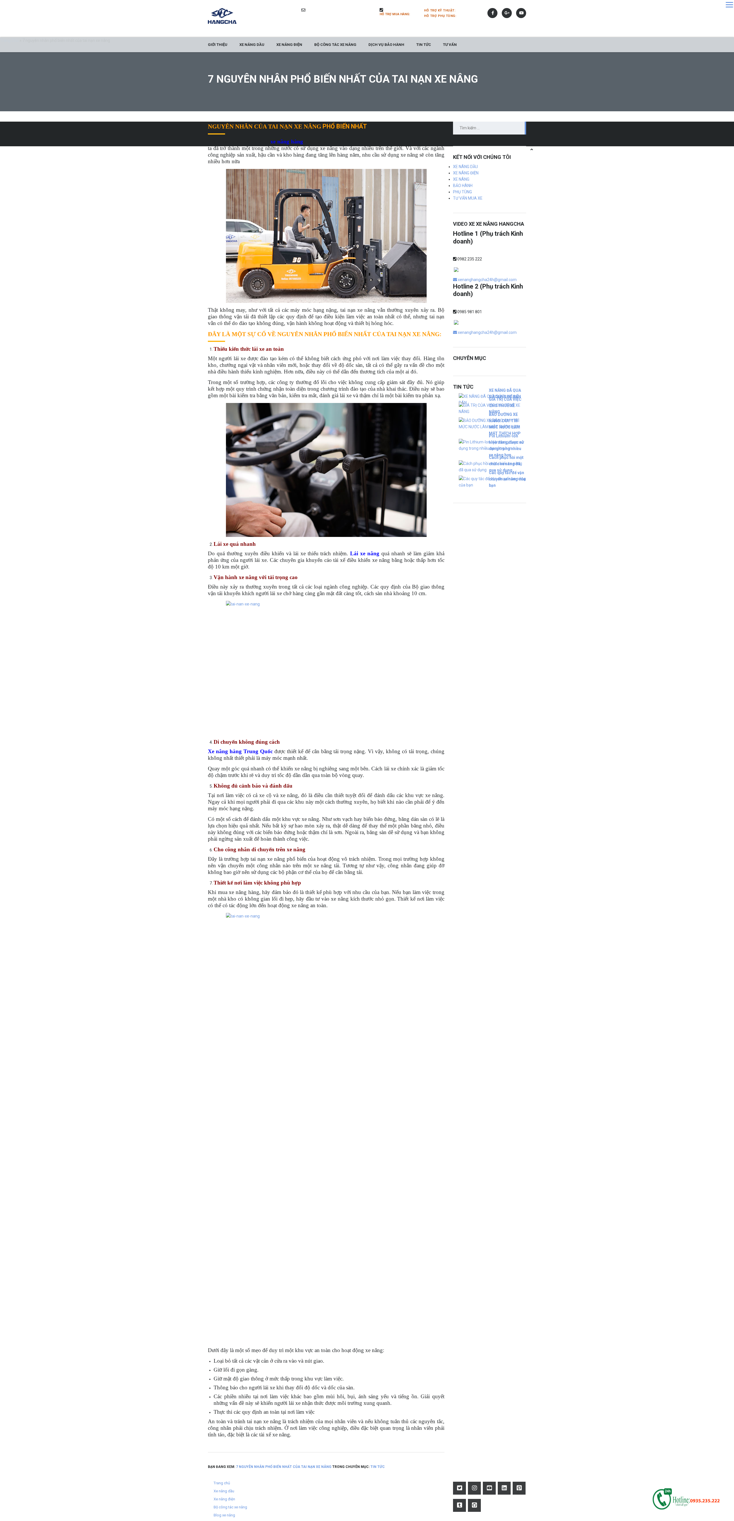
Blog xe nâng (224, 1515)
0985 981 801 (469, 311)
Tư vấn (450, 44)
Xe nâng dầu (251, 44)
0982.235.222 (470, 15)
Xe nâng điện (289, 44)
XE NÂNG (461, 179)
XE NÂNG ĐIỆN (466, 173)
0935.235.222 (469, 10)
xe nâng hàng (286, 142)
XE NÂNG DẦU (465, 166)
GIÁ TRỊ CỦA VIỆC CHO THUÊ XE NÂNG (505, 405)
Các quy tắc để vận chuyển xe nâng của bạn (507, 479)
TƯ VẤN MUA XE (468, 198)
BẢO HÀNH (463, 185)
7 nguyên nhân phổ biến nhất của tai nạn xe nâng (284, 1467)
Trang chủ (222, 1483)
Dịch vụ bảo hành (386, 44)
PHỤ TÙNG (462, 192)
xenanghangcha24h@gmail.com (487, 279)
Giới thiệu (217, 44)
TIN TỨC (423, 44)
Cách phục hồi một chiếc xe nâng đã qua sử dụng (506, 463)
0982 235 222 (469, 259)
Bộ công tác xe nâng (335, 44)
